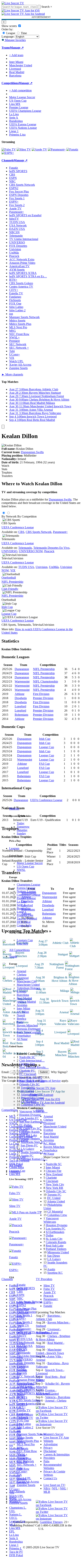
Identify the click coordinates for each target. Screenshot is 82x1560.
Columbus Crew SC (33, 1104)
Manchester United (28, 984)
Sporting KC (55, 1272)
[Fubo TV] (9, 149)
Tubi (19, 1468)
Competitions (10, 83)
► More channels (12, 374)
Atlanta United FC (32, 1094)
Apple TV (23, 1325)
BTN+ (21, 1396)
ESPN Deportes (26, 1312)
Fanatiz (21, 1284)
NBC (20, 1298)
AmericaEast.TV (27, 1383)
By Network (9, 516)
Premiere (22, 1457)
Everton (21, 991)
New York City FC (30, 1077)
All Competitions (19, 950)
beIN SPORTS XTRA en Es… (28, 276)
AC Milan (23, 1011)
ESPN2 (21, 1305)
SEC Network (25, 1461)
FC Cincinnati (27, 1074)
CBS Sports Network (30, 1301)
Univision (23, 1366)
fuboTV (22, 1335)
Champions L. (17, 1507)
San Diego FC (29, 1145)
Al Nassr (22, 1039)
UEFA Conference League (18, 527)
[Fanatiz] (72, 149)
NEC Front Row (27, 1451)
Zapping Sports (26, 1485)
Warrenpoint (22, 681)
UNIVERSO (25, 1359)
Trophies (7, 472)
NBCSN (22, 1349)
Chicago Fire (27, 1064)
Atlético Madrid (26, 1001)
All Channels (17, 1491)
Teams (13, 956)
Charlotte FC (27, 1070)
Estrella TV (24, 1410)
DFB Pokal (24, 922)
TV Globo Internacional (23, 239)
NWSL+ (22, 1454)
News (12, 1497)
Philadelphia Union (32, 1097)
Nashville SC (27, 1057)
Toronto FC (28, 1087)
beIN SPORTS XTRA (30, 1390)
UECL (13, 1517)
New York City (55, 1184)
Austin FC (27, 1155)
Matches (14, 808)
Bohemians (21, 714)
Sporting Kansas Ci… (34, 1159)
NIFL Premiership (12, 581)
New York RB (54, 1187)
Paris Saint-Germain (29, 1032)
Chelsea (21, 974)
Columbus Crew (57, 1215)
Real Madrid (24, 998)
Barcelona (23, 994)
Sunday (21, 833)
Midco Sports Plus (28, 1441)
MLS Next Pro (26, 1444)
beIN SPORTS (26, 1288)
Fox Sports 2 (24, 1322)
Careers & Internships (56, 1454)
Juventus (22, 1005)
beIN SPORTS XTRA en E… (35, 1393)
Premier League (26, 898)
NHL (63, 1488)
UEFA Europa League (22, 124)
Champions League (28, 884)
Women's (14, 1501)
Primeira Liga (25, 915)
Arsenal (21, 971)
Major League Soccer (30, 863)
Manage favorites (15, 40)
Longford (20, 706)
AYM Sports (24, 1386)
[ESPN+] (8, 152)
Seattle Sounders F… (33, 1152)
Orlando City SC (29, 1084)
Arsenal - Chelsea (55, 1400)
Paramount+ (24, 1328)
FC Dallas (25, 1125)
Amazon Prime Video (30, 1379)
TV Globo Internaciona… (32, 1356)
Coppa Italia (24, 925)
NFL (55, 1488)
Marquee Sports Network (24, 317)
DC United (27, 1091)
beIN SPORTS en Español (25, 215)
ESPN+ (21, 1318)
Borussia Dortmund (28, 1028)
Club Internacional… (32, 1060)
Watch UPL (24, 1478)
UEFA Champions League (25, 110)
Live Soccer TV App (56, 1437)
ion (19, 1430)
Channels (14, 1171)
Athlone (19, 694)
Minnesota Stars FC (33, 1142)
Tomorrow (23, 826)
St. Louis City (54, 1238)
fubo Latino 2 (25, 1427)
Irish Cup (7, 607)
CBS (20, 1291)
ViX (19, 1474)
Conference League (28, 894)
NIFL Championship (45, 681)
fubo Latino (24, 1424)
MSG (20, 1447)
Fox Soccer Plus (26, 1308)
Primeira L (15, 1548)
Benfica (21, 1018)
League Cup (9, 613)
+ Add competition (20, 90)
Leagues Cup (25, 940)
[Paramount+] (57, 149)
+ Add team (16, 55)
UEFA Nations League (23, 127)
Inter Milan (23, 1008)
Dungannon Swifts (32, 452)
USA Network (25, 1342)
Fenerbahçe (24, 1035)
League (10, 33)
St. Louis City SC (30, 1128)
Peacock (22, 1373)
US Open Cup (25, 866)
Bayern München (27, 1025)
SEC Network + (26, 1464)
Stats (4, 469)
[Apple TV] (39, 149)
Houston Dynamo (30, 1114)
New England (54, 1174)
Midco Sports (25, 1437)
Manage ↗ (17, 47)
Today (20, 823)
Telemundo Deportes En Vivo (51, 547)
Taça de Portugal (27, 918)
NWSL (21, 869)
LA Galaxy (27, 1148)
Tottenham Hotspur (28, 988)
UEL (12, 1511)
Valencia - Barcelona (57, 1397)
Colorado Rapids (29, 1131)
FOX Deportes (26, 1362)
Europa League (26, 888)
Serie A (21, 905)
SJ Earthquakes (55, 1232)
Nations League (26, 891)
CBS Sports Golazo (29, 1400)
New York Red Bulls (31, 1080)
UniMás (22, 1369)
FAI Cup (44, 763)
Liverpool (23, 978)
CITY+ (21, 1407)
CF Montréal (28, 1101)
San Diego (53, 1255)
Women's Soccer (53, 1434)
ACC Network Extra (29, 1376)
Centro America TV (29, 1403)
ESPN (20, 1295)
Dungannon (22, 669)
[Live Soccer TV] (13, 3)
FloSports (22, 1417)
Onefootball (9, 577)
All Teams (15, 1165)
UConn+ (22, 1471)
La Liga (21, 901)
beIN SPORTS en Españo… (34, 1332)
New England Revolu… (34, 1067)
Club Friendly (10, 588)
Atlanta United (56, 1201)
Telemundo (23, 1352)
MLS (12, 1524)
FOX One (23, 1420)
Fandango (23, 1413)
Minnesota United (58, 1252)
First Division (41, 694)
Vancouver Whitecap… (33, 1111)
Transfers (7, 476)
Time (23, 33)
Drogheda (21, 698)
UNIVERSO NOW (31, 551)
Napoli (21, 1015)
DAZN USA (25, 1345)
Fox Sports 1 (24, 1315)
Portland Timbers (29, 1138)
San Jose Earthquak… (32, 1121)
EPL (12, 1531)
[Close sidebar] (3, 427)
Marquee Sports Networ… (33, 1434)
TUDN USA (25, 1339)
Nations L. (15, 1514)
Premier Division (43, 698)
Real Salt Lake (28, 1135)
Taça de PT (16, 1551)
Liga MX (22, 943)
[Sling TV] (24, 149)
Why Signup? (59, 1072)
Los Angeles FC (29, 1118)
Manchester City (27, 981)
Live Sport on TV (54, 1485)
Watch (5, 465)
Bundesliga (23, 908)
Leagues (14, 848)
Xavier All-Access (28, 1481)
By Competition (27, 516)
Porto (20, 1022)
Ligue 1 (21, 911)
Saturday (22, 830)
